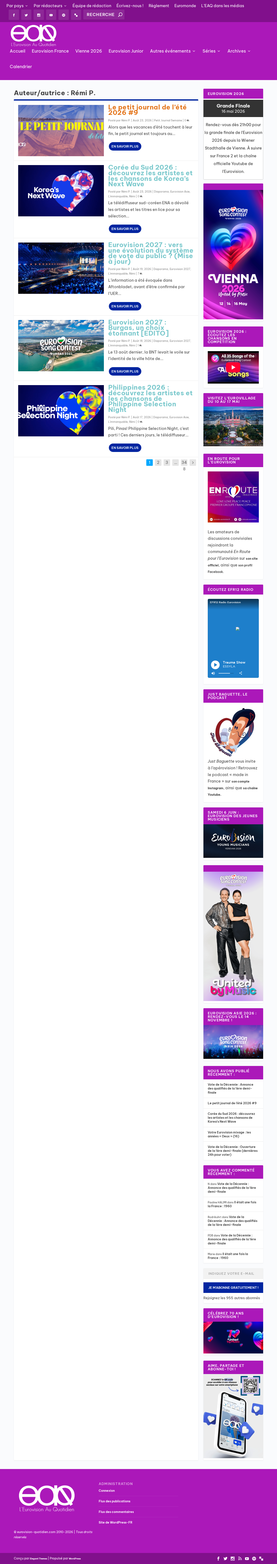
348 (184, 465)
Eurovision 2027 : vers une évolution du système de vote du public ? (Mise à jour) (150, 253)
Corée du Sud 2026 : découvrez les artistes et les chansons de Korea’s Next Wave (150, 175)
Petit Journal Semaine (168, 120)
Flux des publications (114, 1501)
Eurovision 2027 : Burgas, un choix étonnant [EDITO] (138, 328)
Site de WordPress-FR (115, 1522)
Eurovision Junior (126, 51)
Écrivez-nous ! (129, 5)
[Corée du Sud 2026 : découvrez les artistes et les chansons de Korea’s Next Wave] (61, 190)
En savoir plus (124, 146)
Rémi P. (125, 120)
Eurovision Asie (180, 191)
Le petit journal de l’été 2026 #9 (147, 110)
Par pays (15, 5)
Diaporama (161, 191)
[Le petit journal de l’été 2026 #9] (61, 130)
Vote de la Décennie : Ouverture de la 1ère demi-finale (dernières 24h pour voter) (233, 1151)
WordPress (75, 1558)
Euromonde (185, 5)
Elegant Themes (38, 1558)
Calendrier (21, 66)
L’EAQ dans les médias (222, 5)
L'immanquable (118, 196)
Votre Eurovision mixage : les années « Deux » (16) (229, 1134)
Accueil (17, 51)
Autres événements (170, 51)
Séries (209, 51)
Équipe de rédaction (91, 5)
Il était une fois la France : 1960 (228, 1256)
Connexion (107, 1491)
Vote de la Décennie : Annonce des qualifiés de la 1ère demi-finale (230, 1088)
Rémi (132, 196)
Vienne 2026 (88, 51)
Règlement (159, 5)
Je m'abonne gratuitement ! (233, 1288)
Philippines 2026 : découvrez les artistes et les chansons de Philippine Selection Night (150, 398)
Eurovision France (50, 51)
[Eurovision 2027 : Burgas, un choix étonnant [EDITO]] (61, 345)
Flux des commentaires (116, 1512)
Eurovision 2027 (180, 269)
